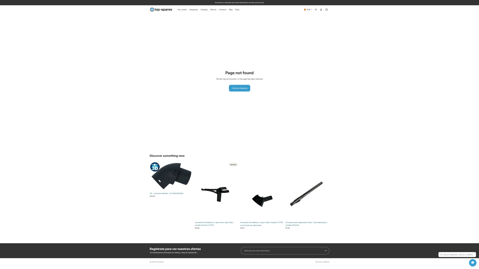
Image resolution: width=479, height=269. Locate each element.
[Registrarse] (325, 250)
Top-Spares (159, 262)
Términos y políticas (322, 262)
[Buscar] (316, 9)
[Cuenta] (321, 9)
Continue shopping (239, 88)
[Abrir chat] (473, 263)
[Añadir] (189, 187)
